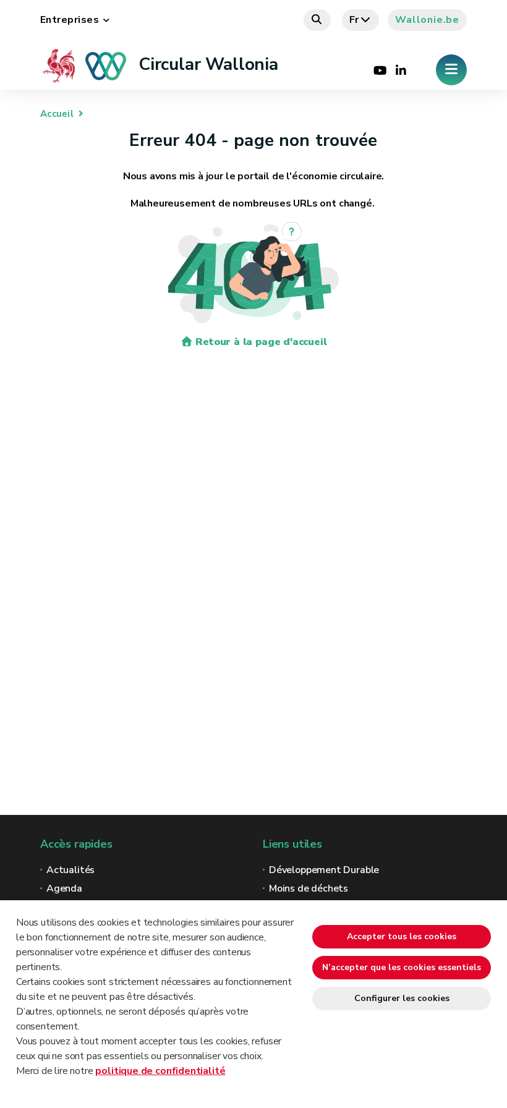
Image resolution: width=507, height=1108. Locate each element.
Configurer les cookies (401, 998)
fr (354, 20)
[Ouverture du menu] (451, 69)
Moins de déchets (308, 888)
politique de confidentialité (160, 1071)
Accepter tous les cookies (401, 936)
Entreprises (69, 20)
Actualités (70, 870)
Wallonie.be (427, 20)
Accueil (57, 114)
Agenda (64, 888)
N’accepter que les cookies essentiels (401, 967)
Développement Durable (324, 870)
